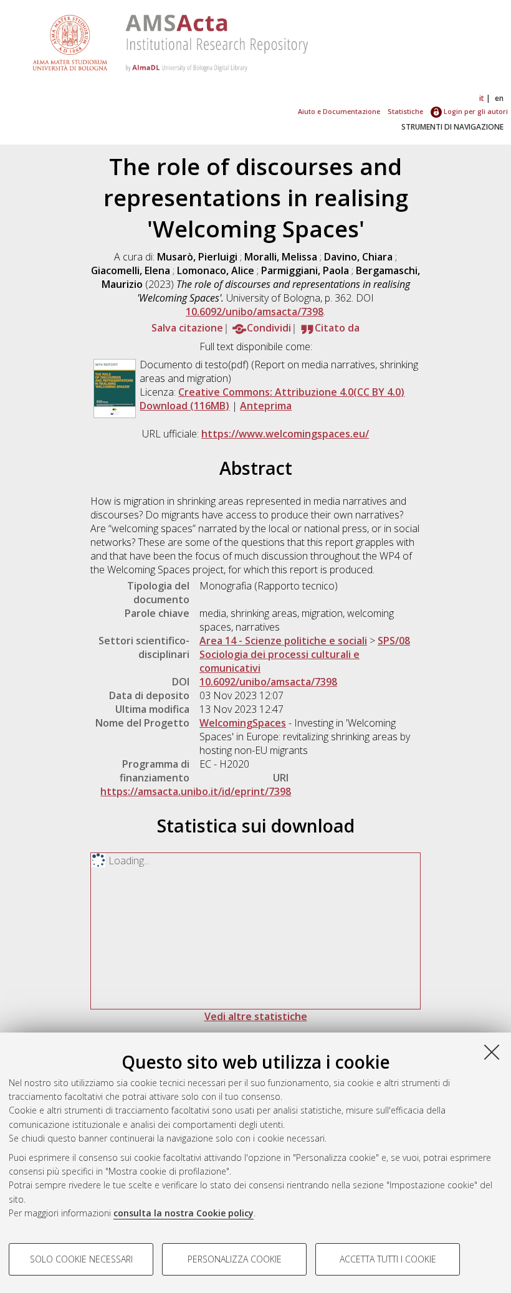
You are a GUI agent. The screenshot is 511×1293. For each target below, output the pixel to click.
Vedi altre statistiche (255, 1016)
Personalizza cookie (235, 1259)
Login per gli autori (475, 111)
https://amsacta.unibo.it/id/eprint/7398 (195, 791)
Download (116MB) (184, 406)
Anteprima (266, 406)
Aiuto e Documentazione (339, 111)
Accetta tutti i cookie (388, 1259)
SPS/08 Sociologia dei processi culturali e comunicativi (304, 654)
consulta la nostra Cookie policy (183, 1213)
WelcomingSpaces (242, 723)
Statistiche (405, 111)
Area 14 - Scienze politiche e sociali (283, 640)
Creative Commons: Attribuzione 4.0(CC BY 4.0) (291, 392)
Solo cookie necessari (81, 1259)
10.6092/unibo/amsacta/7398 (254, 311)
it (481, 98)
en (499, 98)
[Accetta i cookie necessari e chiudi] (492, 1052)
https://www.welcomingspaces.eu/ (285, 434)
